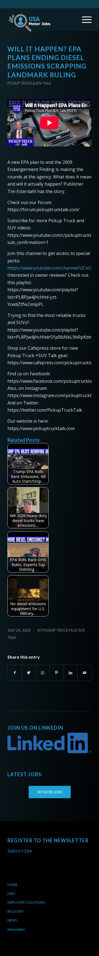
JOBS (11, 893)
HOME (12, 884)
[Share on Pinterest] (57, 672)
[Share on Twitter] (29, 672)
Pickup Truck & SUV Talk (29, 83)
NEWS (12, 920)
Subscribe (19, 851)
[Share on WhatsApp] (43, 672)
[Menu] (84, 20)
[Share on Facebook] (15, 672)
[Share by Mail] (84, 672)
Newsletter (16, 929)
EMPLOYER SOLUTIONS (26, 902)
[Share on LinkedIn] (71, 672)
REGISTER (15, 911)
